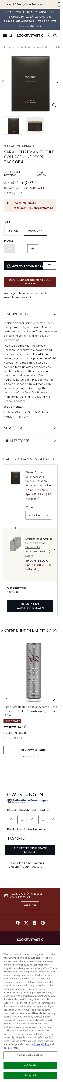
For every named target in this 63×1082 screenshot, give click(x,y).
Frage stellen (41, 173)
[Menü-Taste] (4, 35)
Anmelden (30, 905)
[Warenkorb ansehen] (55, 35)
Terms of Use (11, 1048)
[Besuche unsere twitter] (26, 923)
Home (7, 47)
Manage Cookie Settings (30, 1055)
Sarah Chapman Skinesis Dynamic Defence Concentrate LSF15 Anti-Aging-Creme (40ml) (33, 711)
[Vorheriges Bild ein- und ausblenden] (3, 82)
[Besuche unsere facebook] (17, 923)
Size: (7, 222)
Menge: (9, 240)
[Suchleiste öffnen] (10, 35)
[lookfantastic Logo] (30, 35)
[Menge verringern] (9, 248)
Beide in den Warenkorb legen (30, 606)
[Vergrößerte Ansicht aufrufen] (54, 105)
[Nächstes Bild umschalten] (57, 82)
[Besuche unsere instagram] (34, 923)
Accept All (30, 1075)
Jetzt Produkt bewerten (13, 173)
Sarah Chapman (19, 146)
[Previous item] (6, 699)
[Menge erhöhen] (32, 248)
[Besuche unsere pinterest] (43, 923)
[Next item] (54, 699)
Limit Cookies (30, 1065)
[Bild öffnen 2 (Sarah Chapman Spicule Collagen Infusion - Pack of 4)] (35, 125)
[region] (30, 1013)
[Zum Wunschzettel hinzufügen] (49, 265)
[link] (48, 35)
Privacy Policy (41, 1044)
